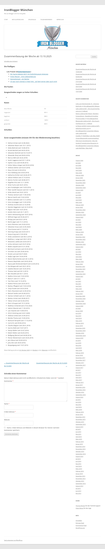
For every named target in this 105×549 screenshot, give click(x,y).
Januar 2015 (79, 444)
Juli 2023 (78, 220)
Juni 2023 (78, 222)
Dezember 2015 (80, 417)
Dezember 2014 (80, 446)
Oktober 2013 (80, 481)
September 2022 (81, 244)
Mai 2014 (78, 464)
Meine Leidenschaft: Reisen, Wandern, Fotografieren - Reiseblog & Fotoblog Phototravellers (87, 116)
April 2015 (79, 437)
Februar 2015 (80, 442)
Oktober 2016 (80, 392)
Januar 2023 (79, 234)
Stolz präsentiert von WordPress (13, 540)
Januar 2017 (79, 385)
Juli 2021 (78, 279)
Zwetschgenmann (24, 72)
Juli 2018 (78, 340)
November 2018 (80, 331)
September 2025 (81, 188)
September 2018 (81, 336)
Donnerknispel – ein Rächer (19, 79)
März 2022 (79, 259)
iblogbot (35, 350)
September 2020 (81, 303)
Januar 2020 (79, 311)
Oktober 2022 (80, 242)
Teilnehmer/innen (46, 19)
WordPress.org (80, 528)
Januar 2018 (79, 355)
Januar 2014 (79, 474)
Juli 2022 (78, 249)
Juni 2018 (78, 343)
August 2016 (79, 397)
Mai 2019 (78, 316)
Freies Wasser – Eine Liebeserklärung (23, 77)
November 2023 (80, 210)
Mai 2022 (78, 254)
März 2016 (79, 409)
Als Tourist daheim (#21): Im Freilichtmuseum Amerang (29, 74)
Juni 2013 (78, 491)
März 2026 (79, 173)
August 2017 (79, 368)
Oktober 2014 (80, 451)
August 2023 (79, 217)
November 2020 (80, 299)
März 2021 (79, 289)
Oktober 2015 (80, 422)
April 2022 (79, 257)
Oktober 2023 (80, 212)
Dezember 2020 (80, 296)
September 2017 (81, 365)
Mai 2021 (78, 284)
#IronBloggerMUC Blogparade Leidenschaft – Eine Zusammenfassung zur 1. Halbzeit (87, 121)
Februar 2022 (80, 262)
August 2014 (79, 456)
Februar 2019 (80, 323)
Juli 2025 (78, 192)
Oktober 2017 (80, 363)
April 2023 (79, 227)
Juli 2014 (78, 459)
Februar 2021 (80, 291)
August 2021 (79, 276)
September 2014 (81, 454)
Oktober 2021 (80, 271)
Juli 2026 (78, 163)
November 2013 (80, 479)
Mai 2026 (78, 168)
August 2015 (79, 427)
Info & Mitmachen (18, 19)
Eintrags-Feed (80, 523)
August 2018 (79, 338)
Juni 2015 (78, 432)
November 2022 (80, 239)
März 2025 (79, 202)
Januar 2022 (79, 264)
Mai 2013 (78, 493)
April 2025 (79, 200)
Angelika (78, 136)
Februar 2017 (80, 382)
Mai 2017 (78, 375)
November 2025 (80, 183)
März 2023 (79, 229)
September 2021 (81, 274)
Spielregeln (32, 19)
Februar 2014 (80, 471)
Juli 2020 (78, 308)
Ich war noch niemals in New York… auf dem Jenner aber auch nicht (33, 82)
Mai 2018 (78, 345)
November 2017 (80, 360)
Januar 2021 (79, 294)
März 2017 (79, 380)
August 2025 (79, 190)
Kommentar (8, 381)
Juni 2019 (78, 313)
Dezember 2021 (80, 266)
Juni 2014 (78, 461)
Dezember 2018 (80, 328)
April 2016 (79, 407)
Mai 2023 (78, 225)
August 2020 (79, 306)
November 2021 (80, 269)
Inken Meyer (79, 508)
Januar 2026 (79, 178)
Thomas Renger (80, 506)
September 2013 (81, 483)
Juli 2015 (78, 429)
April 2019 (79, 318)
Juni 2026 (78, 165)
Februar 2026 (80, 175)
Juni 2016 (78, 402)
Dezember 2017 (80, 358)
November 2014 (80, 449)
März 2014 (79, 469)
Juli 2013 (78, 488)
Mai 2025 (78, 197)
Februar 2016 (80, 412)
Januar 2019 (79, 326)
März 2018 (79, 350)
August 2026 (79, 160)
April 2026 (79, 170)
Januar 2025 (79, 207)
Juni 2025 (78, 195)
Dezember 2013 (80, 476)
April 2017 (79, 377)
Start (6, 19)
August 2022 (79, 247)
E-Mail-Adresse (10, 412)
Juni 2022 (78, 252)
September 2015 (81, 424)
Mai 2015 (78, 434)
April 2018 (79, 348)
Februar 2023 (80, 232)
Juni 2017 (78, 373)
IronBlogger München (18, 10)
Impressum (60, 19)
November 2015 (80, 419)
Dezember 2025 (80, 180)
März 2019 (79, 321)
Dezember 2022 (80, 237)
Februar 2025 (80, 205)
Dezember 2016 (80, 387)
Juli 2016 (78, 400)
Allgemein (45, 350)
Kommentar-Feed (81, 525)
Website (7, 420)
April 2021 (79, 286)
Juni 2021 (78, 281)
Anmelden (79, 520)
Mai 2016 (78, 405)
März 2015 (79, 439)
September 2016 (81, 395)
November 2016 (80, 390)
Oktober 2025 (80, 185)
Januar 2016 (79, 414)
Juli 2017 (78, 370)
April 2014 (79, 466)
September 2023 (81, 215)
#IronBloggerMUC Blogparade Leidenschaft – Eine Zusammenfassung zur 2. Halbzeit (88, 108)
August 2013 (79, 486)
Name (6, 404)
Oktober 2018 (80, 333)
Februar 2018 (80, 353)
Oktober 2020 (80, 301)
